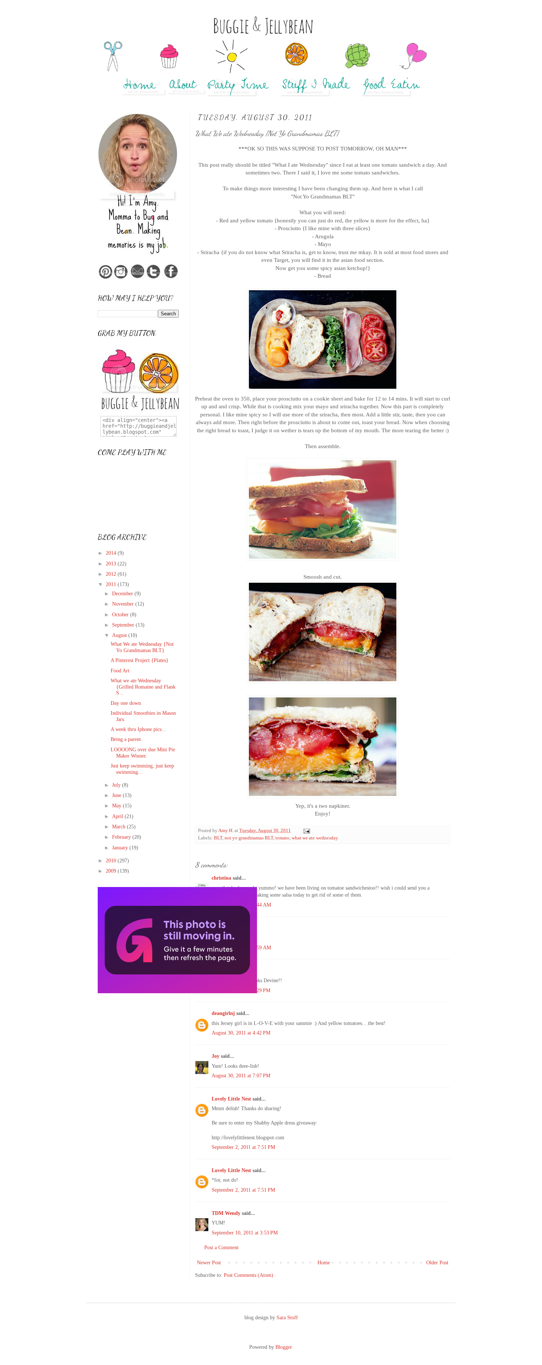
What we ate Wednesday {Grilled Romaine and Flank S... (143, 687)
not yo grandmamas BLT (249, 838)
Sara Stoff (287, 1317)
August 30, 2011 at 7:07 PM (241, 1075)
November (123, 604)
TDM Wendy (226, 1213)
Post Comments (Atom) (248, 1275)
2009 (112, 871)
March (119, 826)
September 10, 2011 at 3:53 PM (245, 1233)
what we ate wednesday (315, 838)
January (120, 847)
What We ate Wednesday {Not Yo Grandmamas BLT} (142, 647)
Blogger (283, 1347)
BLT (218, 838)
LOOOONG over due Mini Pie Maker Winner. (143, 753)
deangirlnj (223, 1013)
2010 (112, 860)
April (118, 816)
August (120, 635)
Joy (215, 1056)
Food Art (120, 670)
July (117, 785)
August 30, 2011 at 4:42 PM (241, 1033)
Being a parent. (126, 739)
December (123, 593)
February (122, 837)
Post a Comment (221, 1247)
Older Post (437, 1262)
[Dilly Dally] (177, 991)
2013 (112, 564)
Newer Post (209, 1262)
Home (323, 1262)
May (117, 805)
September (124, 625)
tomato (282, 838)
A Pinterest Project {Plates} (139, 660)
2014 (112, 553)
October (121, 614)
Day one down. (126, 703)
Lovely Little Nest (231, 1099)
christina (221, 878)
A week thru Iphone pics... (138, 729)
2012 (112, 574)
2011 (112, 584)
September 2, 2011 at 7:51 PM (243, 1147)
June (117, 795)
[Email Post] (306, 830)
